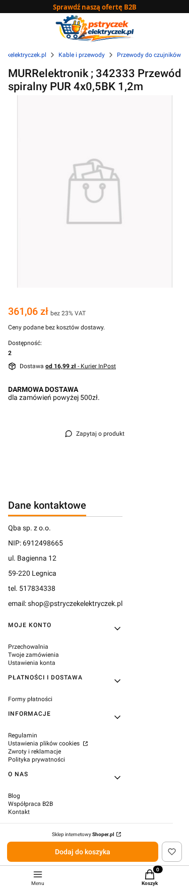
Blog (14, 795)
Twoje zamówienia (33, 654)
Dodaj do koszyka (82, 852)
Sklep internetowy (83, 834)
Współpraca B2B (30, 803)
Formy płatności (30, 699)
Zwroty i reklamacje (34, 751)
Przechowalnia (28, 646)
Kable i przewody (81, 54)
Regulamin (22, 735)
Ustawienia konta (31, 662)
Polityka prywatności (36, 759)
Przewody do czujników (149, 54)
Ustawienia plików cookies (44, 743)
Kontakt (19, 811)
